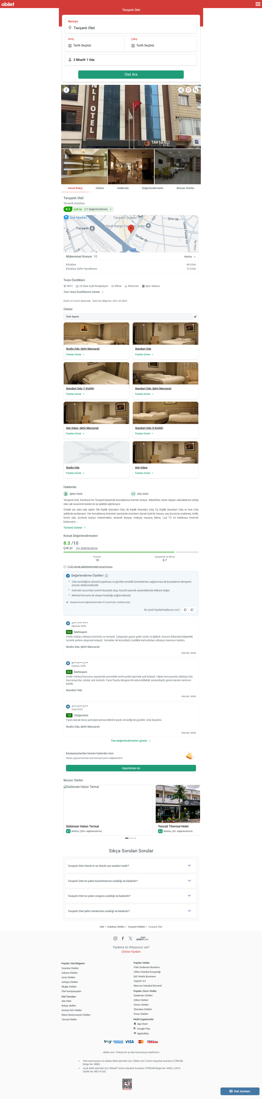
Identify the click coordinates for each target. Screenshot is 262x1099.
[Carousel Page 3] (131, 838)
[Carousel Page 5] (135, 838)
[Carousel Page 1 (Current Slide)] (127, 838)
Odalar (100, 188)
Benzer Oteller (185, 188)
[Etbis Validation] (127, 1089)
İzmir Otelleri (68, 977)
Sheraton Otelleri (143, 1009)
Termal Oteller (69, 1019)
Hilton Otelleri (141, 1000)
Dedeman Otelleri (143, 995)
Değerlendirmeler (152, 188)
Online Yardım (131, 952)
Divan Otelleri (141, 1013)
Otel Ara (130, 74)
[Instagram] (116, 939)
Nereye (73, 21)
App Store (142, 1023)
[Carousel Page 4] (133, 838)
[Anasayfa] (12, 4)
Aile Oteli (66, 1001)
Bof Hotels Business (145, 976)
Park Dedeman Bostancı (147, 967)
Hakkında (123, 188)
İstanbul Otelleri (70, 968)
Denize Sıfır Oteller (72, 1010)
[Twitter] (131, 939)
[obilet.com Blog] (142, 939)
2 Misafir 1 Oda (84, 60)
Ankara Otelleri (69, 972)
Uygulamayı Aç (131, 768)
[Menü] (258, 4)
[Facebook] (123, 939)
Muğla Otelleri (69, 986)
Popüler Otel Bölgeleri (73, 963)
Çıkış (134, 39)
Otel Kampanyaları (71, 991)
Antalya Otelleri (70, 982)
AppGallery (143, 1033)
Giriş (71, 39)
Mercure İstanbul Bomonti (148, 985)
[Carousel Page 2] (129, 838)
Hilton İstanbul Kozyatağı (147, 971)
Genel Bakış (75, 188)
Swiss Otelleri (141, 1004)
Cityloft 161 (140, 981)
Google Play (143, 1028)
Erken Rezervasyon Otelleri (76, 1014)
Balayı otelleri (69, 1005)
